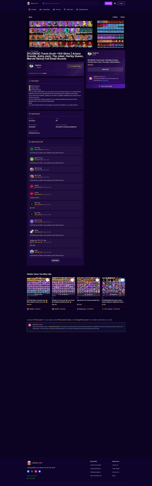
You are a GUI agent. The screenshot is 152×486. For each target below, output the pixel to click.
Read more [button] (105, 80)
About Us (115, 465)
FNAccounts (38, 320)
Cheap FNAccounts (82, 320)
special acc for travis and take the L (88, 300)
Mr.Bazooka (82, 309)
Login (121, 3)
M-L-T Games (108, 309)
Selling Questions (95, 472)
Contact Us (115, 472)
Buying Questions (95, 468)
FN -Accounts (34, 51)
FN (27, 298)
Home (28, 51)
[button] (115, 3)
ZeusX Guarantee (95, 465)
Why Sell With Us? (96, 475)
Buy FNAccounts (54, 326)
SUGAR (32, 309)
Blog (113, 475)
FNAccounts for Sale (64, 320)
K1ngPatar (38, 65)
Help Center (116, 468)
